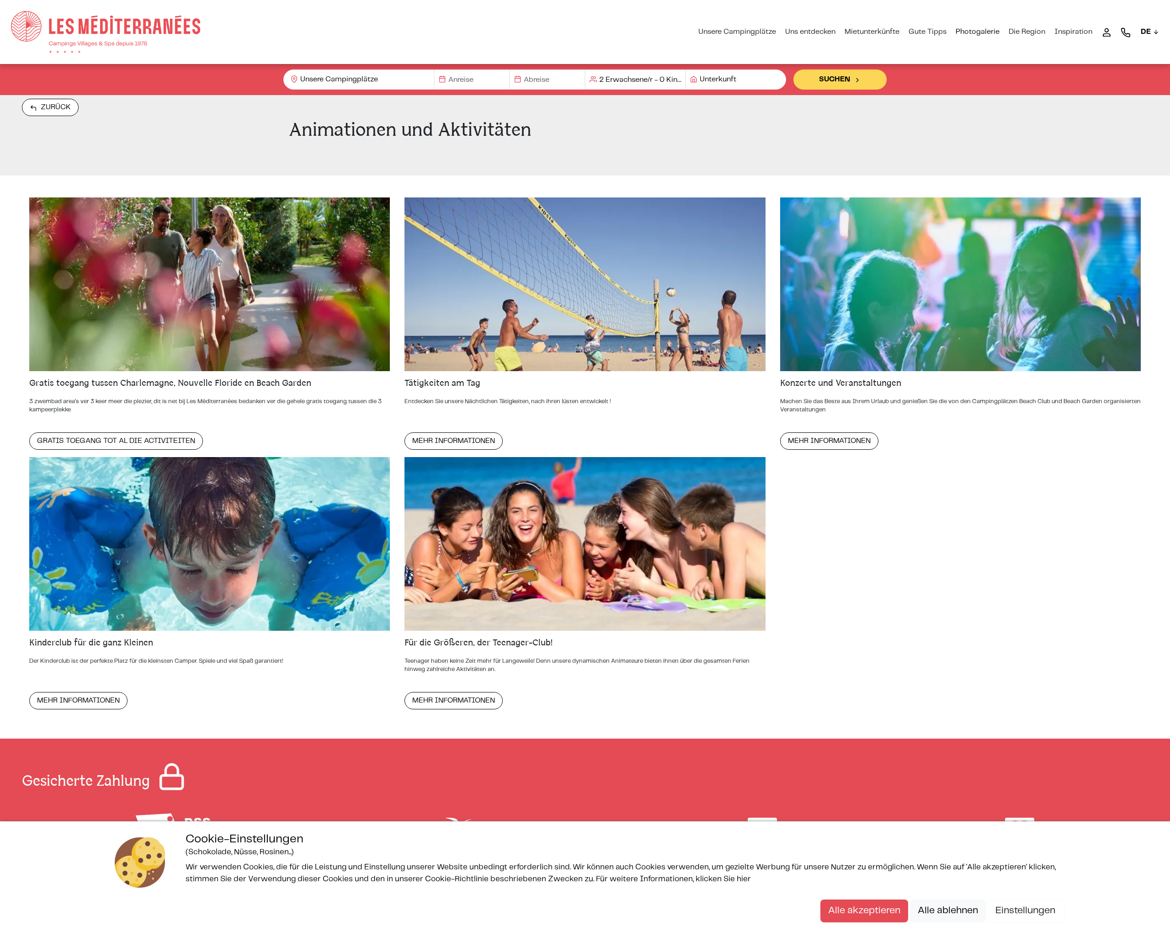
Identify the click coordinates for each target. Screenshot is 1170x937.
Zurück (56, 107)
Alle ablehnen (948, 910)
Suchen (834, 79)
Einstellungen (1026, 910)
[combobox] (358, 79)
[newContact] (1126, 32)
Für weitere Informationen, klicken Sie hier (673, 879)
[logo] (105, 32)
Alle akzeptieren (864, 910)
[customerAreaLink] (1106, 32)
